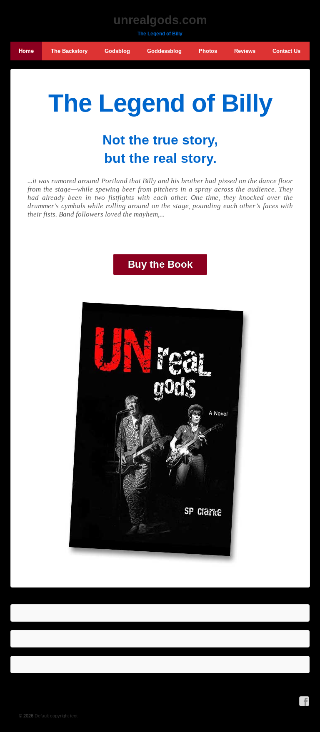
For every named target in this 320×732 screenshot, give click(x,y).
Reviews (244, 51)
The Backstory (69, 51)
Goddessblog (164, 51)
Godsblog (117, 51)
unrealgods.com (160, 20)
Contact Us (286, 51)
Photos (208, 51)
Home (26, 51)
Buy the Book (160, 264)
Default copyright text (55, 715)
